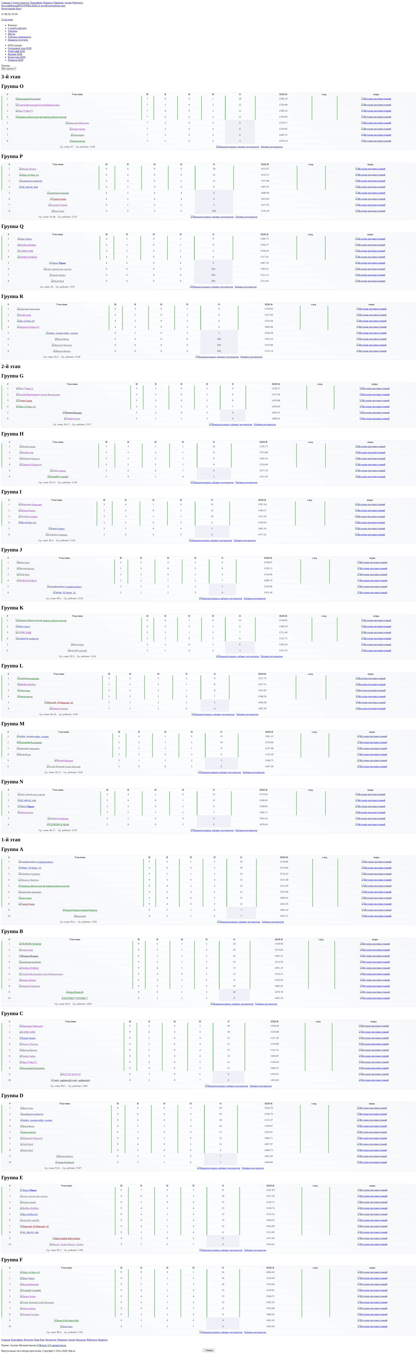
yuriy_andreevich (81, 1080)
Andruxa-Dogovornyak (54, 116)
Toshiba (63, 205)
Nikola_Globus (75, 1244)
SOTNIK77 (82, 998)
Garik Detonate (73, 766)
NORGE (33, 257)
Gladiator (63, 534)
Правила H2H (15, 60)
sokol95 (83, 650)
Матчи (11, 34)
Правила (103, 1339)
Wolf (61, 281)
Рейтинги (91, 1339)
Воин (66, 339)
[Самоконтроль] (57, 1345)
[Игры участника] (376, 98)
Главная (5, 1339)
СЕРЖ (30, 251)
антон (82, 141)
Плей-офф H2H (16, 51)
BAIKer (32, 244)
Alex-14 (34, 174)
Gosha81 (64, 476)
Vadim (77, 418)
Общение (62, 1339)
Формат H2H (15, 54)
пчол (81, 135)
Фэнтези (28, 1339)
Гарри (62, 199)
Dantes (32, 168)
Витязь (67, 351)
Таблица (12, 31)
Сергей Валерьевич (49, 104)
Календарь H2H (16, 57)
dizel (81, 644)
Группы (5, 65)
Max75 (29, 110)
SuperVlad (73, 1320)
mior (70, 1326)
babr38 (79, 992)
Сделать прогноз (17, 28)
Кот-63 (31, 321)
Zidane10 (34, 327)
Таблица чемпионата (19, 37)
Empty (61, 528)
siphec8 (70, 1162)
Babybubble (74, 1238)
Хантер (64, 708)
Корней (69, 760)
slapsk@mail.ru (89, 910)
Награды (81, 1339)
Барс (62, 211)
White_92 (71, 592)
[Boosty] (42, 1345)
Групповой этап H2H (19, 48)
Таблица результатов (272, 146)
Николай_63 (66, 702)
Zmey (29, 238)
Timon (62, 263)
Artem (82, 129)
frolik (28, 315)
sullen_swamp (70, 333)
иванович (35, 308)
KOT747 (76, 1074)
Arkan (62, 470)
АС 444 (34, 186)
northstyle (37, 180)
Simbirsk (63, 818)
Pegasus (78, 412)
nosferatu (64, 193)
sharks (62, 275)
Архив (71, 1339)
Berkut (69, 1156)
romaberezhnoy (74, 586)
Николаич (84, 122)
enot (83, 916)
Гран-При (39, 1339)
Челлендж (50, 1339)
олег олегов (65, 269)
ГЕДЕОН (64, 824)
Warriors (67, 345)
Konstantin (35, 98)
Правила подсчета (18, 39)
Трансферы (17, 1339)
